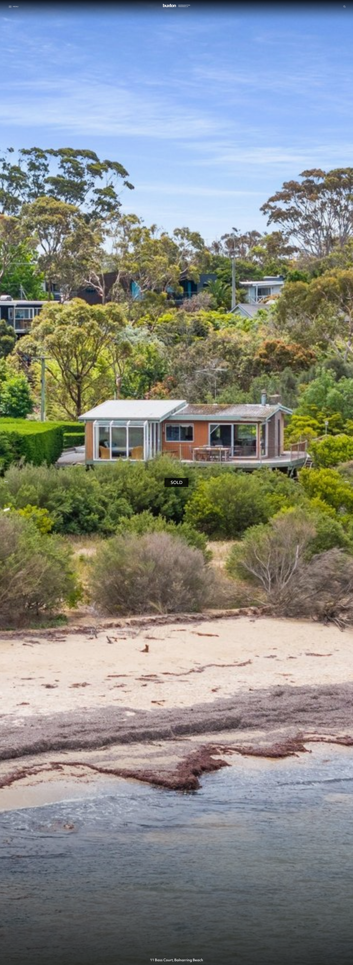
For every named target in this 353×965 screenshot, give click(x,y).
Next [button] (347, 481)
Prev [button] (6, 481)
